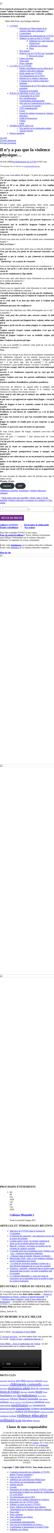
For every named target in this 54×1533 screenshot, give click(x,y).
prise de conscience (15, 1402)
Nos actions (24, 51)
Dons (31, 48)
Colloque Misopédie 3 (22, 1214)
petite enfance (43, 1399)
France (45, 1392)
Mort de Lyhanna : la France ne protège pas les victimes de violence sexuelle (30, 1247)
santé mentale (5, 1405)
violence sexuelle (46, 1412)
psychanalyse (28, 1402)
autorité (38, 1380)
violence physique (7, 1412)
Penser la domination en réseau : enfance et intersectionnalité (26, 1295)
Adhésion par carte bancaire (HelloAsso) (27, 1479)
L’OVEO (14, 26)
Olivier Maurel (18, 1398)
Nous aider (24, 61)
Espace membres (17, 133)
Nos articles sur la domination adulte (35, 128)
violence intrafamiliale (42, 1408)
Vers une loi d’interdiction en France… (36, 103)
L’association (25, 33)
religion (47, 1402)
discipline (3, 1388)
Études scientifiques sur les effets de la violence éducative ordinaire (36, 69)
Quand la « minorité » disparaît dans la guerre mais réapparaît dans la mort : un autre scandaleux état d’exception (32, 1271)
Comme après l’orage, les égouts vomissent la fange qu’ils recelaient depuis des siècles (29, 1242)
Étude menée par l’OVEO (30, 73)
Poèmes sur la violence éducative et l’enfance (29, 1499)
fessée (38, 1391)
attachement (30, 1381)
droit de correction (40, 1388)
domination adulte (19, 1388)
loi (19, 1395)
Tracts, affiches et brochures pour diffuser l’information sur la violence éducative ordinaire (30, 1508)
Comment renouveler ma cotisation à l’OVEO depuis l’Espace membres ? (30, 1473)
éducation (27, 1420)
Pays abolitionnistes (28, 98)
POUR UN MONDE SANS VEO (25, 93)
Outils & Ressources (28, 118)
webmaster (43, 1445)
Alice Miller (21, 1380)
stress (30, 1405)
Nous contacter (26, 63)
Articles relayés (26, 131)
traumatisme (23, 1408)
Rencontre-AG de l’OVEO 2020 (24, 1502)
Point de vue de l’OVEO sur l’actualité (36, 53)
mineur (40, 1396)
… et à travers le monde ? (30, 106)
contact (36, 1442)
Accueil (3, 138)
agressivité (3, 1381)
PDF (20, 486)
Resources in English (28, 91)
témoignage (16, 545)
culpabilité (45, 1385)
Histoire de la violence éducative (33, 78)
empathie (31, 1392)
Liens (21, 123)
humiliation (24, 490)
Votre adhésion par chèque (21, 1517)
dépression (23, 1392)
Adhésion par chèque (38, 46)
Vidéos (22, 121)
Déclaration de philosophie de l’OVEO (36, 36)
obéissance (4, 1399)
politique (4, 1402)
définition (15, 547)
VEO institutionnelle (28, 108)
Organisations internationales (32, 101)
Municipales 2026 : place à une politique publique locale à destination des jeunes (31, 1259)
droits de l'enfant (10, 1391)
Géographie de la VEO (29, 96)
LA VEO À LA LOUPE (20, 66)
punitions (39, 1401)
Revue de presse (36, 56)
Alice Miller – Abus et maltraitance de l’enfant (20, 1344)
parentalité (32, 1398)
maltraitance (29, 1395)
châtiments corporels (9, 490)
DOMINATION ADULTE (22, 126)
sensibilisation (19, 1405)
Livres (22, 111)
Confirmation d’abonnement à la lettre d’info (29, 1527)
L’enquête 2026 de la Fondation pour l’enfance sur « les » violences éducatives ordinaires (32, 1252)
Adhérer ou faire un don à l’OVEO (34, 38)
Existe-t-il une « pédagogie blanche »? (26, 1339)
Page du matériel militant (12, 535)
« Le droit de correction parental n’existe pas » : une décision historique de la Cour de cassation (30, 1264)
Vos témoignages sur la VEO (32, 76)
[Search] (29, 509)
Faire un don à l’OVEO (20, 1477)
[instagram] (8, 140)
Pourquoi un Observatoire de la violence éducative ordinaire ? (33, 29)
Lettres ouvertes (26, 58)
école (18, 1420)
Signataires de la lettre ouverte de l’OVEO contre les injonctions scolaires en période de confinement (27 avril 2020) (32, 1492)
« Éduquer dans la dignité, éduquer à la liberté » (30, 1256)
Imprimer (7, 486)
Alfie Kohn (11, 1381)
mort (44, 1396)
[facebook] (8, 143)
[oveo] (1, 3)
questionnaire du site (32, 166)
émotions (36, 1421)
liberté (15, 1396)
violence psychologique (27, 1411)
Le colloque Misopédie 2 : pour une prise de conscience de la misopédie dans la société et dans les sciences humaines (31, 1278)
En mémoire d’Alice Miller (24, 1332)
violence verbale (8, 1416)
